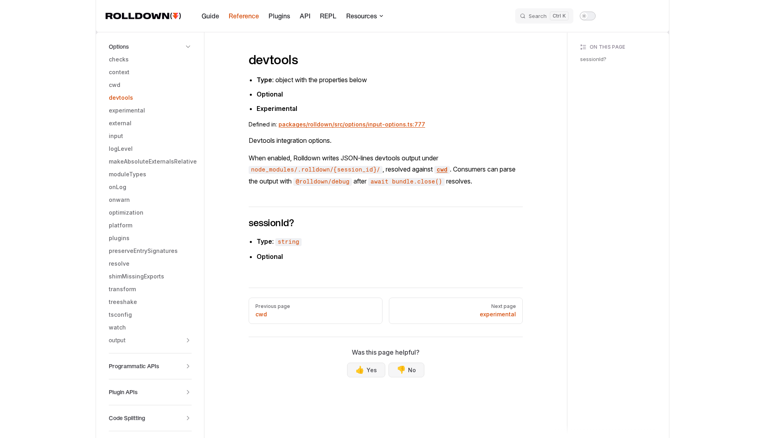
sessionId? (593, 59)
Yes (366, 369)
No (406, 369)
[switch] (588, 16)
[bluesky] (623, 16)
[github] (652, 16)
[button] (150, 46)
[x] (609, 16)
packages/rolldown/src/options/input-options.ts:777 (352, 124)
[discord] (638, 16)
